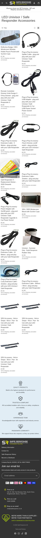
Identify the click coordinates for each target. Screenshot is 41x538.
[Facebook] (15, 533)
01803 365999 (11, 501)
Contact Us (5, 451)
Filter (5, 28)
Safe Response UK (23, 525)
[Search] (6, 3)
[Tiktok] (22, 533)
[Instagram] (19, 533)
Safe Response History (9, 454)
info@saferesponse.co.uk (14, 508)
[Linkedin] (26, 533)
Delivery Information (8, 447)
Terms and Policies (20, 529)
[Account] (34, 3)
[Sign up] (36, 476)
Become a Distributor (8, 457)
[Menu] (2, 3)
